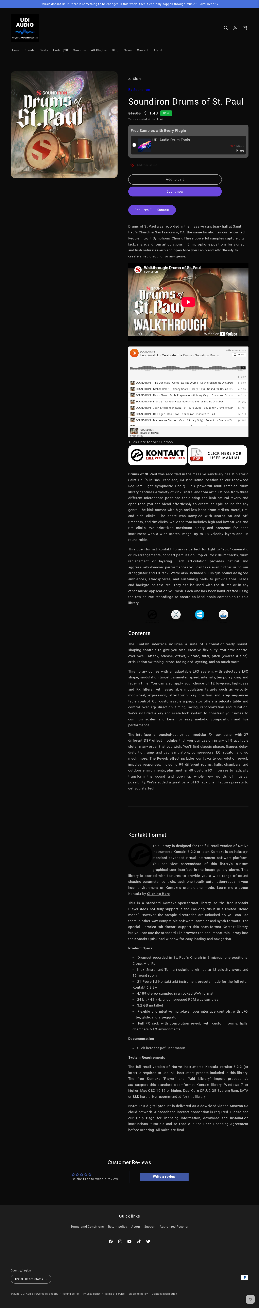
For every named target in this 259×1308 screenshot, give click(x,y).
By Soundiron (139, 90)
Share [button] (137, 79)
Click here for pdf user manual (162, 1048)
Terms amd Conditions (87, 1226)
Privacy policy (92, 1293)
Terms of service (115, 1293)
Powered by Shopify (46, 1293)
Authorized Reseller (174, 1226)
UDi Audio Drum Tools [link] (171, 140)
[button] (225, 28)
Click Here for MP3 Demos (151, 442)
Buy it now (175, 192)
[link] (144, 145)
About (135, 1226)
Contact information (164, 1293)
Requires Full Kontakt (152, 210)
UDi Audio (27, 1293)
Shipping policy (138, 1293)
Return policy (117, 1226)
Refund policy (71, 1293)
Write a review (164, 1177)
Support (150, 1226)
